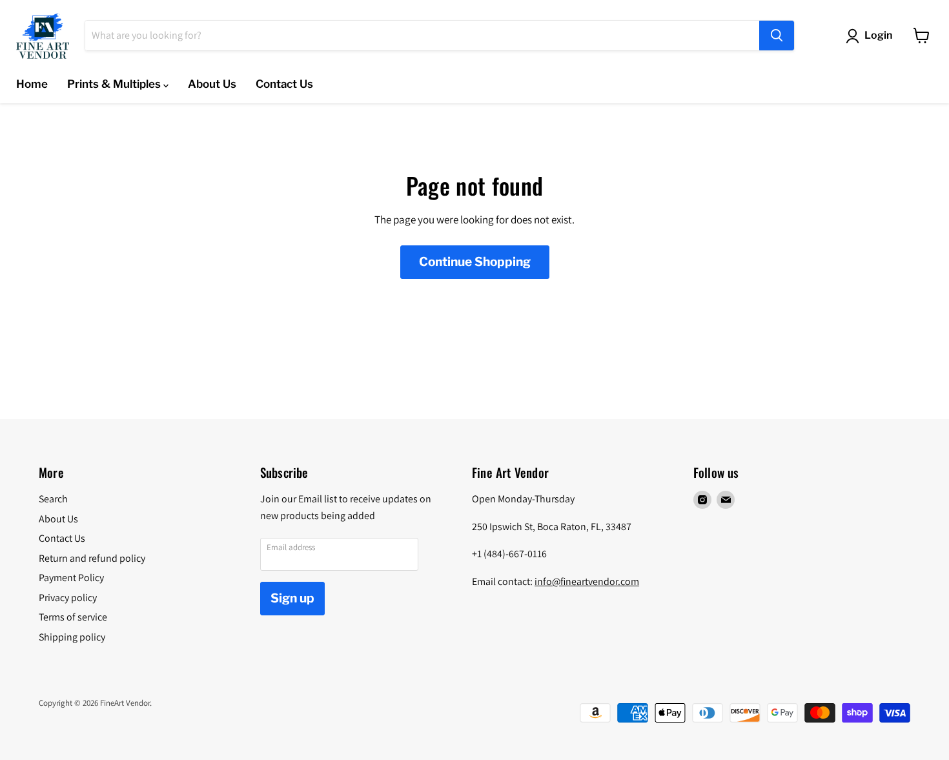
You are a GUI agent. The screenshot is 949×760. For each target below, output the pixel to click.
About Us (212, 83)
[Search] (776, 35)
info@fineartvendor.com (587, 581)
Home (32, 83)
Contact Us (284, 83)
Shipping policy (72, 637)
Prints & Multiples (115, 83)
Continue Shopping (475, 261)
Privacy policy (68, 597)
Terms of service (73, 617)
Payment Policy (71, 577)
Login (878, 35)
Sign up (292, 598)
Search (53, 499)
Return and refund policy (92, 558)
